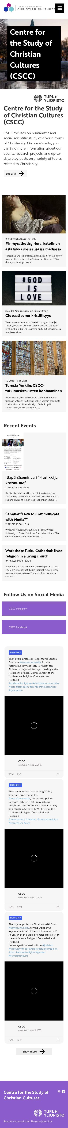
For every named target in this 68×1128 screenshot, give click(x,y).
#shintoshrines (47, 687)
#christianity (16, 683)
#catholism (22, 687)
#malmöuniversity (19, 798)
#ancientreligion (25, 952)
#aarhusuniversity (19, 927)
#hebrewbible (29, 948)
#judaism (47, 945)
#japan (28, 683)
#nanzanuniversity (30, 662)
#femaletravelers (18, 955)
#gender (40, 952)
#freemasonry (17, 819)
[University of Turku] (49, 1117)
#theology (15, 948)
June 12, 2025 (36, 764)
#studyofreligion (48, 948)
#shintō (33, 687)
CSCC (21, 761)
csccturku (22, 764)
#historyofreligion (47, 819)
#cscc (12, 687)
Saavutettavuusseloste (16, 1121)
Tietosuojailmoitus (41, 1121)
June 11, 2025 (35, 1030)
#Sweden (31, 819)
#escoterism (16, 823)
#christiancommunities (45, 683)
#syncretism (16, 690)
